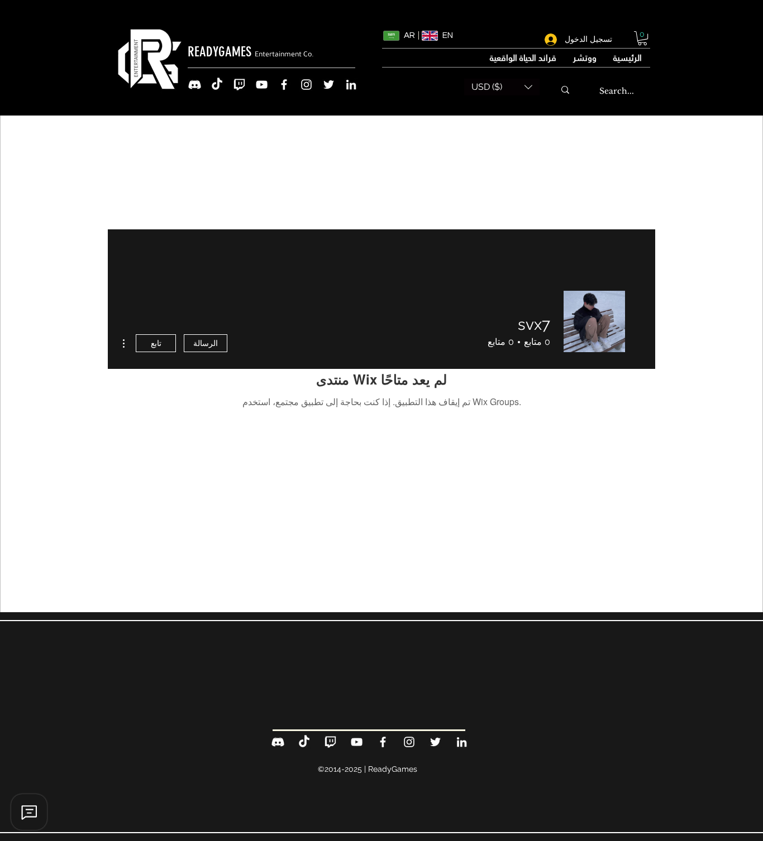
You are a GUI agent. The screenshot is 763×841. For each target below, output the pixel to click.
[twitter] (329, 85)
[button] (642, 38)
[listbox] (502, 87)
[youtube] (262, 85)
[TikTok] (217, 85)
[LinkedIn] (351, 85)
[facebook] (284, 85)
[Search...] (565, 89)
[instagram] (306, 85)
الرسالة (205, 343)
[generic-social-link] (195, 85)
